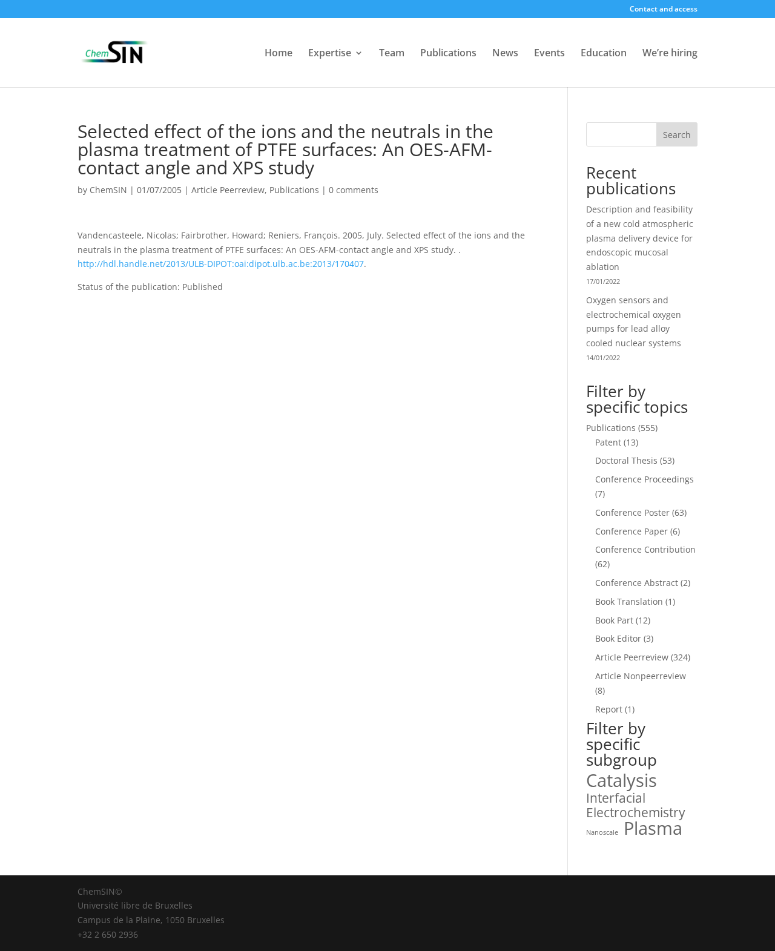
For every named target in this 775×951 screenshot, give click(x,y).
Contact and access (664, 9)
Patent (608, 442)
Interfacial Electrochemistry (635, 805)
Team (391, 53)
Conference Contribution (645, 549)
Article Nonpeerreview (640, 676)
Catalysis (621, 781)
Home (278, 53)
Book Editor (618, 638)
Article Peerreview (228, 190)
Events (549, 53)
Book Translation (629, 601)
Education (604, 53)
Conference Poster (632, 512)
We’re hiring (670, 53)
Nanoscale (602, 832)
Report (608, 709)
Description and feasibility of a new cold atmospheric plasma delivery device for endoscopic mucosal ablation (639, 237)
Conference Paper (631, 531)
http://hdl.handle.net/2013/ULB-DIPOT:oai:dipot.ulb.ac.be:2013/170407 (221, 263)
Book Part (614, 620)
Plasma (653, 828)
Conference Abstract (636, 582)
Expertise (329, 53)
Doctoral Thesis (626, 460)
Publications (448, 53)
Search (677, 134)
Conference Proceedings (644, 479)
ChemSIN (108, 190)
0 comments (353, 190)
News (505, 53)
